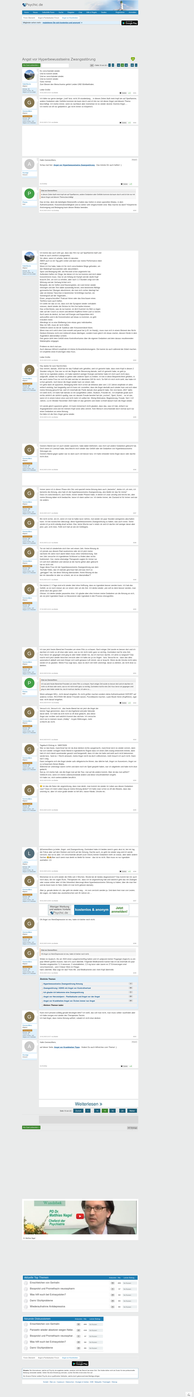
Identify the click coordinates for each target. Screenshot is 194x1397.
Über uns (53, 1382)
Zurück (78, 1110)
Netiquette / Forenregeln (102, 1382)
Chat (80, 12)
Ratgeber (71, 12)
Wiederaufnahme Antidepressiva (47, 1306)
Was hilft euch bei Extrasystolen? (48, 1294)
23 (132, 65)
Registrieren (120, 12)
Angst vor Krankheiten (70, 1358)
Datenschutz (70, 1382)
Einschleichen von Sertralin (45, 1282)
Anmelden (132, 12)
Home (26, 12)
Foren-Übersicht (29, 1358)
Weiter (132, 1110)
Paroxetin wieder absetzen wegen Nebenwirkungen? (58, 1329)
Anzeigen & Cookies (82, 1382)
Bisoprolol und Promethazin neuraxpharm (52, 1288)
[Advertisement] (88, 629)
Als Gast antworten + (31, 65)
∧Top (188, 1394)
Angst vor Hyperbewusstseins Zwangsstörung (59, 58)
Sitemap (114, 1382)
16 (126, 65)
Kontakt (45, 1382)
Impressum (60, 1382)
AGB (91, 1382)
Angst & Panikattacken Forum (48, 1358)
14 (118, 65)
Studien (104, 12)
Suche (61, 12)
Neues (35, 12)
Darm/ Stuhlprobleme (41, 1300)
